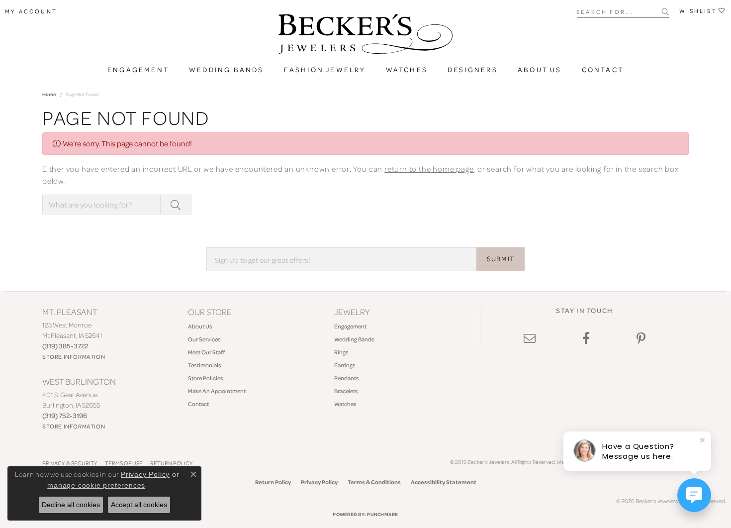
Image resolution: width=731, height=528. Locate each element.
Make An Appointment (217, 391)
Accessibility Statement (443, 482)
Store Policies (205, 378)
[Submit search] (665, 11)
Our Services (204, 339)
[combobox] (619, 11)
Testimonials (204, 365)
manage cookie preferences (96, 485)
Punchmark (382, 514)
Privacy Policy (319, 482)
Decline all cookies (71, 505)
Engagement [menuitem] (350, 326)
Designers (473, 70)
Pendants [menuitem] (346, 378)
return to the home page (428, 168)
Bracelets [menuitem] (346, 391)
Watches (407, 70)
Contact (603, 70)
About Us (540, 70)
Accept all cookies (139, 505)
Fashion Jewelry (325, 70)
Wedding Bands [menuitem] (354, 339)
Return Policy (273, 482)
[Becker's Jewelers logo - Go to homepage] (365, 36)
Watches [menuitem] (345, 404)
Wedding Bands (226, 70)
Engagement (138, 70)
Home (49, 94)
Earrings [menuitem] (345, 365)
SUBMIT (500, 259)
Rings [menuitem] (341, 352)
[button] (31, 11)
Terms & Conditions (374, 482)
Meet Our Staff (206, 352)
